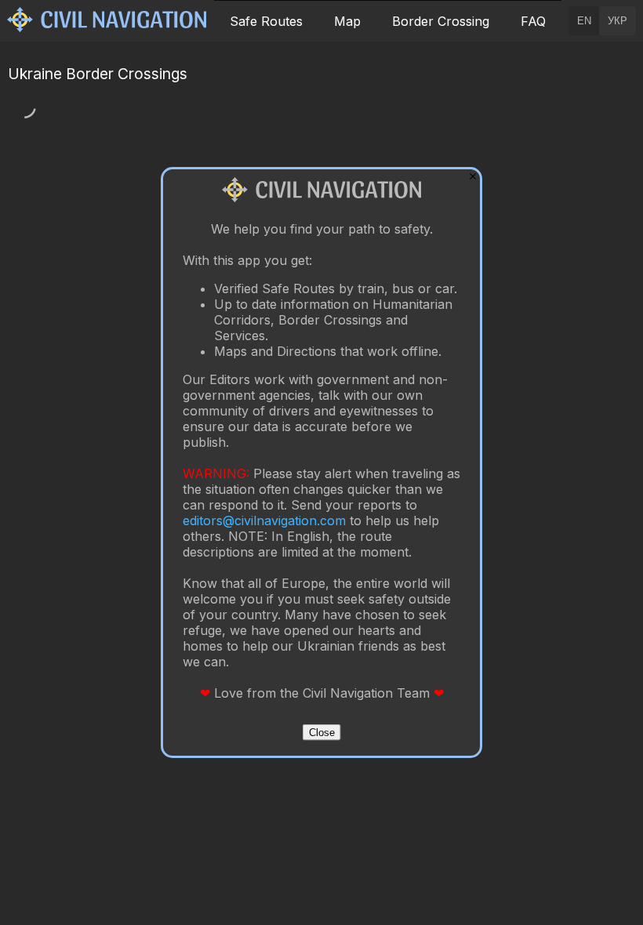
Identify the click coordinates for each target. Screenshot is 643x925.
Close (322, 732)
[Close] (473, 176)
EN (584, 21)
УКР (617, 21)
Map (347, 21)
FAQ (533, 21)
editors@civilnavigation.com (264, 520)
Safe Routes (266, 21)
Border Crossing (440, 21)
